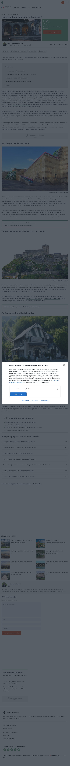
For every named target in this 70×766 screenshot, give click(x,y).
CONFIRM (18, 394)
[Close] (64, 365)
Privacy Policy (44, 400)
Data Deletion (25, 400)
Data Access (35, 400)
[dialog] (35, 383)
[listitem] (35, 389)
